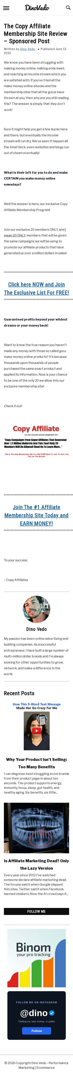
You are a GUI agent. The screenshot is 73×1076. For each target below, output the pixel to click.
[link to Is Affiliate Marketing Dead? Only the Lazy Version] (36, 828)
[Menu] (6, 8)
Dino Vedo (27, 49)
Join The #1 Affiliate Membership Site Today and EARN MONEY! (36, 515)
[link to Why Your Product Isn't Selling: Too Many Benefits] (36, 726)
